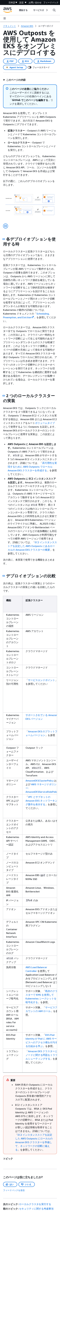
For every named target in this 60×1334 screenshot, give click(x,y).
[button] (14, 79)
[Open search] (54, 10)
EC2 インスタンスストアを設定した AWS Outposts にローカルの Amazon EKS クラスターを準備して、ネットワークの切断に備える (34, 1142)
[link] (45, 26)
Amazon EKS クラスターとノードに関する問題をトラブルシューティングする (42, 1055)
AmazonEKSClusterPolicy (40, 780)
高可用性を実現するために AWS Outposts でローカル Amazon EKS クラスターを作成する (32, 466)
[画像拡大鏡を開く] (5, 226)
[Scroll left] (17, 10)
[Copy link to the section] (4, 239)
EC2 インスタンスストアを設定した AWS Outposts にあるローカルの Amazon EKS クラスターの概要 (32, 546)
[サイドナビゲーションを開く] (4, 18)
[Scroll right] (47, 10)
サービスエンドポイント (41, 680)
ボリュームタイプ (45, 422)
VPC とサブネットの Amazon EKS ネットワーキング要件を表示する (41, 800)
